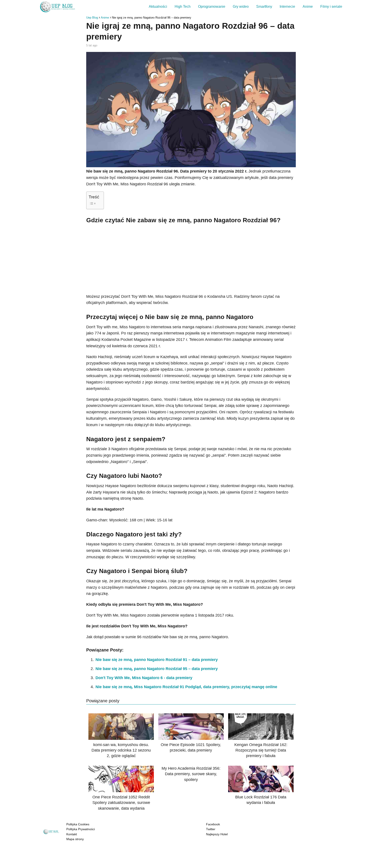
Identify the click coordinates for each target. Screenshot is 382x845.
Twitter (210, 829)
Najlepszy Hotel (217, 834)
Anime (308, 6)
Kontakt (71, 834)
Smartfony (264, 6)
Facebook (213, 824)
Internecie (287, 6)
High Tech (183, 6)
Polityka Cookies (77, 824)
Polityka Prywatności (80, 829)
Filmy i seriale (331, 6)
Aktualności (158, 6)
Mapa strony (75, 839)
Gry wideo (241, 6)
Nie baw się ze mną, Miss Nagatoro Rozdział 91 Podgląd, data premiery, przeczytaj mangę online (186, 687)
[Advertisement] (191, 258)
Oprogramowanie (211, 6)
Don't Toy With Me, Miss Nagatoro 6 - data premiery (144, 678)
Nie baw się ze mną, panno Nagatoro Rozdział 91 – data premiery (157, 659)
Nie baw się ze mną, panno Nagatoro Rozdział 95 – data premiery (157, 669)
